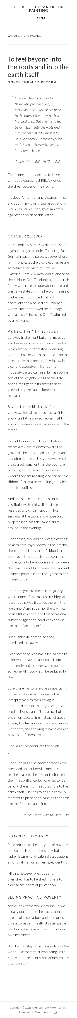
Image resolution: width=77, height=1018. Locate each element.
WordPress (42, 1012)
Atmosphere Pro (43, 1007)
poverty (62, 844)
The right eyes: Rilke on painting (38, 9)
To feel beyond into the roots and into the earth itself (38, 66)
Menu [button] (41, 17)
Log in (54, 1012)
